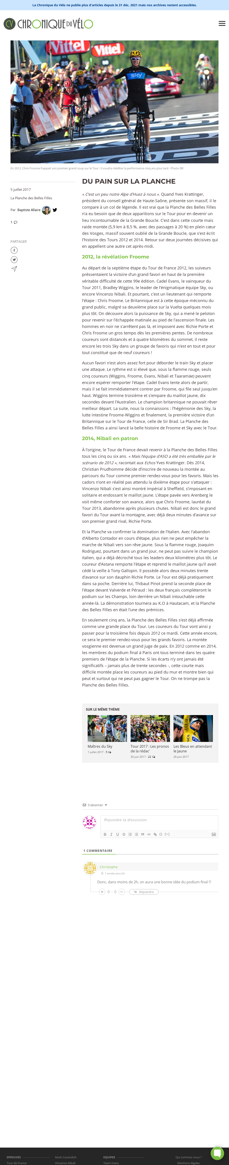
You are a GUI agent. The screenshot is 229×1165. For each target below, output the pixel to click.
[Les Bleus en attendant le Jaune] (193, 728)
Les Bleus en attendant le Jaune (193, 749)
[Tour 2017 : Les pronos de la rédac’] (150, 728)
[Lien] (155, 834)
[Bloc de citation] (143, 834)
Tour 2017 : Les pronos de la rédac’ (150, 749)
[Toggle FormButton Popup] (217, 1153)
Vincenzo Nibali (65, 1163)
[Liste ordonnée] (130, 834)
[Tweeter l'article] (14, 259)
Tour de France (17, 1163)
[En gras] (105, 834)
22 (150, 757)
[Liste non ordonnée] (136, 834)
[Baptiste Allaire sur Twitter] (55, 210)
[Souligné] (117, 834)
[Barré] (124, 834)
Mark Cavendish (65, 1157)
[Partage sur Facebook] (14, 249)
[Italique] (111, 834)
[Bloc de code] (149, 834)
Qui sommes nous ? (189, 1157)
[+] (167, 834)
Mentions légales (188, 1163)
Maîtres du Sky (100, 746)
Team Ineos (111, 1163)
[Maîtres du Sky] (107, 728)
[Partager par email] (14, 268)
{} (161, 834)
